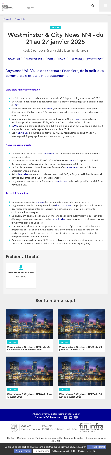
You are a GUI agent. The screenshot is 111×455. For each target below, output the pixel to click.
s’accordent (49, 153)
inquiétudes (58, 219)
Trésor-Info (20, 18)
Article (55, 27)
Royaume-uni (14, 59)
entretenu (72, 167)
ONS (15, 125)
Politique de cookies (74, 437)
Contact (11, 437)
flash (49, 108)
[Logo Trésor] (44, 8)
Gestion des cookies (96, 437)
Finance (62, 59)
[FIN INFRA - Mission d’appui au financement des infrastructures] (91, 427)
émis (78, 118)
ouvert (72, 160)
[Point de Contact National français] (59, 427)
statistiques (21, 132)
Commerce (77, 59)
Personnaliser (42, 451)
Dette (50, 59)
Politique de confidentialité (48, 437)
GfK (17, 105)
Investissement (95, 59)
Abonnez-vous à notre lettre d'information (56, 413)
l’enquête (23, 174)
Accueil (7, 18)
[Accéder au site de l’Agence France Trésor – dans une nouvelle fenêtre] (25, 427)
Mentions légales (25, 437)
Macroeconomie (34, 59)
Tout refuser (23, 451)
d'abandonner (63, 205)
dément (40, 201)
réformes (62, 181)
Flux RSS (56, 440)
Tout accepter (98, 447)
